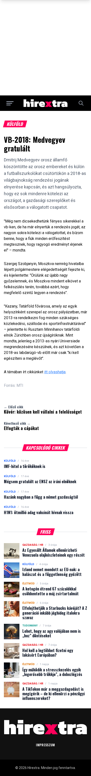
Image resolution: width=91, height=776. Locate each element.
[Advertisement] (45, 47)
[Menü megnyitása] (10, 103)
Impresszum (45, 744)
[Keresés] (81, 103)
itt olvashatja (55, 372)
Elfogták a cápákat (21, 426)
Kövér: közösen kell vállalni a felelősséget (43, 409)
